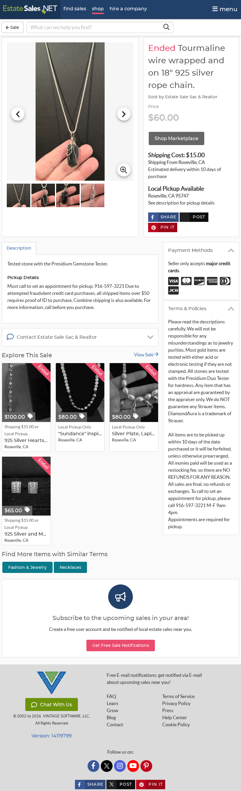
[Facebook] (93, 766)
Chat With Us (56, 704)
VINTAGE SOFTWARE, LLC (66, 716)
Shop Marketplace (176, 138)
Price (153, 107)
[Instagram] (120, 766)
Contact (115, 724)
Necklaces (70, 567)
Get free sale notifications (120, 645)
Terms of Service (178, 696)
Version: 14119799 (51, 736)
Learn (112, 703)
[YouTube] (133, 766)
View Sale (144, 354)
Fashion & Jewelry (27, 567)
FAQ (111, 696)
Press (167, 710)
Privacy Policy (176, 703)
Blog (111, 717)
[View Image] (18, 195)
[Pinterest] (146, 766)
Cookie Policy (176, 724)
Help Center (174, 717)
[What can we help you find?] (166, 27)
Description (18, 248)
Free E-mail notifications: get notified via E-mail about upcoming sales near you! (154, 678)
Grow (112, 710)
